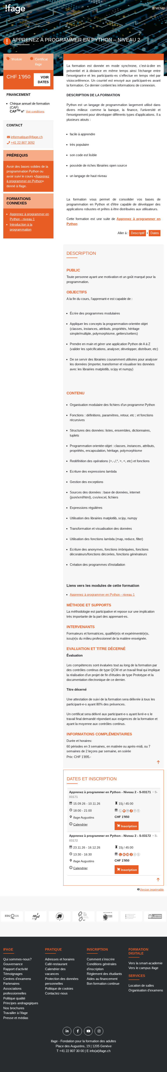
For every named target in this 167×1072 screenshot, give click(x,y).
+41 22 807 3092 (23, 142)
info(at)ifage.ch (100, 1051)
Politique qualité (14, 998)
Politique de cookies (59, 988)
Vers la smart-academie (145, 963)
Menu (159, 8)
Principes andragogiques (20, 1003)
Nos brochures (13, 1008)
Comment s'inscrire (101, 959)
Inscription (129, 826)
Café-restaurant (56, 964)
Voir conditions (35, 111)
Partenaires (11, 983)
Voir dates (43, 79)
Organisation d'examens (146, 990)
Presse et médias (15, 1018)
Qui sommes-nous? (17, 959)
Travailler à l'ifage (15, 1013)
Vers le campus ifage (143, 968)
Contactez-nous (56, 993)
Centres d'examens (17, 979)
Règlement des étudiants (104, 974)
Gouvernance (13, 964)
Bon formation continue (103, 983)
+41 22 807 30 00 (71, 1051)
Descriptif (137, 233)
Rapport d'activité (15, 969)
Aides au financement (102, 979)
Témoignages (13, 974)
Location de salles (141, 985)
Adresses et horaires (60, 959)
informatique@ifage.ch (27, 137)
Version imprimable (152, 889)
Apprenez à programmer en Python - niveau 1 (102, 594)
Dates (154, 233)
